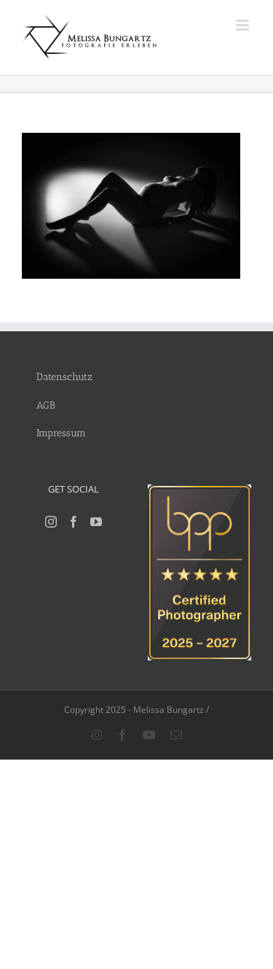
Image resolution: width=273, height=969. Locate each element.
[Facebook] (73, 522)
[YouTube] (96, 522)
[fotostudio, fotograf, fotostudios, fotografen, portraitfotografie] (199, 492)
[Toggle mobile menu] (243, 25)
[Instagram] (51, 522)
